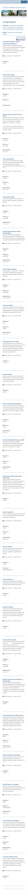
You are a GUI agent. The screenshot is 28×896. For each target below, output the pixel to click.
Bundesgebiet (19, 32)
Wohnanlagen (20, 27)
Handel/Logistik (12, 25)
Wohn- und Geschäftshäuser (9, 27)
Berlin (13, 32)
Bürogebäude (20, 25)
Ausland (5, 34)
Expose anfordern (8, 56)
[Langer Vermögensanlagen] (14, 7)
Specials (22, 29)
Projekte (17, 29)
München (9, 32)
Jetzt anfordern (21, 39)
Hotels (4, 29)
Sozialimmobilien (10, 29)
